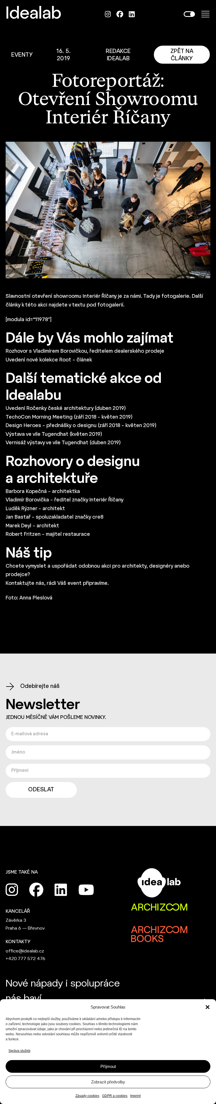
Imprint (135, 1096)
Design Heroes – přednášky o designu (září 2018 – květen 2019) (81, 425)
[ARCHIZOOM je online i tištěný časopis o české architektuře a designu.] (159, 907)
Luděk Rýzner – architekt (35, 509)
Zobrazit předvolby (108, 1081)
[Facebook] (119, 14)
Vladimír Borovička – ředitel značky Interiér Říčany (64, 500)
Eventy (22, 55)
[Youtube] (86, 890)
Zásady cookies (87, 1096)
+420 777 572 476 (25, 959)
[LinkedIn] (132, 14)
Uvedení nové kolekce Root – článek (49, 360)
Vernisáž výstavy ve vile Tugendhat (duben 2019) (63, 443)
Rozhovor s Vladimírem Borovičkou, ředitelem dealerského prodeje (85, 351)
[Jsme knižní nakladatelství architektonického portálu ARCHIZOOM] (159, 930)
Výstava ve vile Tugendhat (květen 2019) (54, 434)
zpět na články (182, 55)
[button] (207, 1007)
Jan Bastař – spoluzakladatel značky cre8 (55, 517)
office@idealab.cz (25, 951)
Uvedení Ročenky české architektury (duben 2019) (66, 408)
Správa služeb (19, 1051)
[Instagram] (108, 14)
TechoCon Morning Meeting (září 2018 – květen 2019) (69, 417)
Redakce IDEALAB (118, 55)
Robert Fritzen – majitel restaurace (48, 534)
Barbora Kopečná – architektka (43, 491)
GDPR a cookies (114, 1096)
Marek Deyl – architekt (32, 526)
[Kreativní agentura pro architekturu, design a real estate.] (159, 883)
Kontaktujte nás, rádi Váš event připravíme (56, 583)
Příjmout (108, 1066)
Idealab (33, 14)
